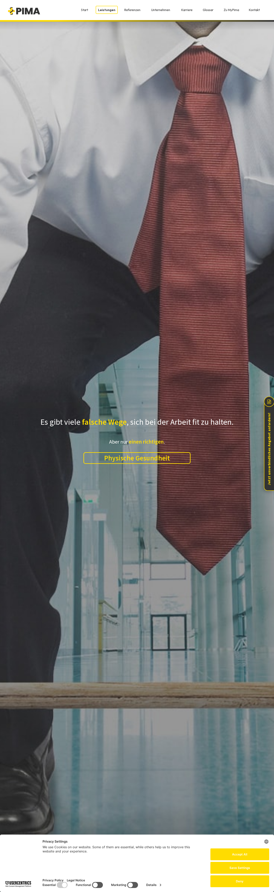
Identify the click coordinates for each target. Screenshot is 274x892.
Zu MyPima (231, 10)
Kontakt (254, 10)
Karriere (187, 10)
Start (84, 10)
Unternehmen (160, 10)
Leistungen (106, 10)
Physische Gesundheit (137, 458)
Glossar (208, 10)
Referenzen (132, 10)
